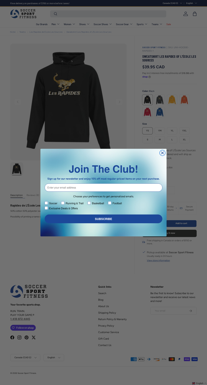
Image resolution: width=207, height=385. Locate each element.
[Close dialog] (162, 153)
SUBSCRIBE (103, 219)
